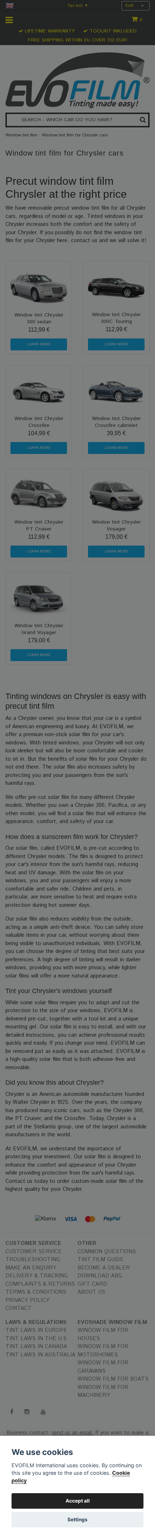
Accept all (78, 1501)
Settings (77, 1519)
